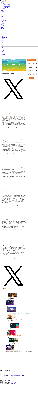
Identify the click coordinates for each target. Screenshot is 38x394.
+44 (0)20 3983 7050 (4, 375)
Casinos (2, 27)
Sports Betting (2, 38)
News (1, 55)
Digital (2, 47)
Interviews (2, 52)
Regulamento (2, 31)
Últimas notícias (3, 44)
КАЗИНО (2, 42)
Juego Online (2, 28)
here (23, 375)
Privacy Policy (13, 383)
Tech (1, 56)
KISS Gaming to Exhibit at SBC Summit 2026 (13, 297)
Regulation (2, 33)
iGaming (2, 16)
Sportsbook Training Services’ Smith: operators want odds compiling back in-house (15, 335)
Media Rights (2, 50)
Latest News (2, 25)
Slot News (2, 19)
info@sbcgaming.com (15, 375)
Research (2, 22)
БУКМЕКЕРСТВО (3, 41)
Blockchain (2, 36)
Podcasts (2, 53)
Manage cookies (1, 384)
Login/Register (2, 21)
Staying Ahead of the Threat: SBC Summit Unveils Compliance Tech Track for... (14, 350)
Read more (9, 299)
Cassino (2, 30)
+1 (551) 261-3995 (10, 375)
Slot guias (2, 45)
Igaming (2, 24)
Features (2, 35)
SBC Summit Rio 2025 (15, 117)
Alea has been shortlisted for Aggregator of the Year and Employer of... (14, 319)
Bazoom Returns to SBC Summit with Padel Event (14, 342)
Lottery (2, 39)
